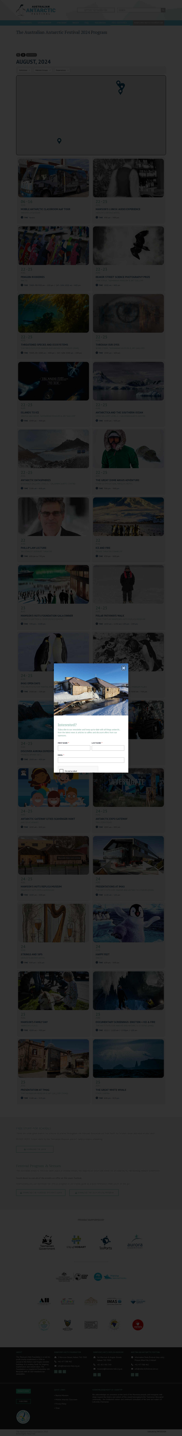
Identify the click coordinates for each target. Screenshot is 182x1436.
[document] (91, 718)
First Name (63, 743)
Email (60, 755)
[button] (124, 668)
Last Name (96, 743)
